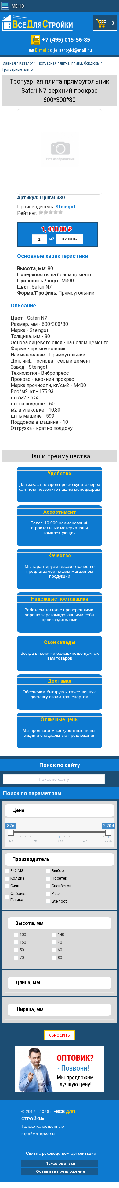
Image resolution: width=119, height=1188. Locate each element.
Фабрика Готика (18, 896)
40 (60, 942)
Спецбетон (61, 886)
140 (61, 934)
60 (60, 950)
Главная (9, 63)
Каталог (26, 63)
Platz (56, 893)
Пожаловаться (59, 1163)
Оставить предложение (59, 1171)
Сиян (14, 886)
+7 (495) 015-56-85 (66, 39)
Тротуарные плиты (18, 69)
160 (23, 942)
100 (23, 934)
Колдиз (17, 878)
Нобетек (59, 878)
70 (22, 957)
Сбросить (59, 1035)
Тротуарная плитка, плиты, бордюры (68, 63)
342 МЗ (16, 870)
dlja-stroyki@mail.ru (71, 50)
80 (60, 957)
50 (22, 950)
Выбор (58, 870)
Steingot (65, 207)
